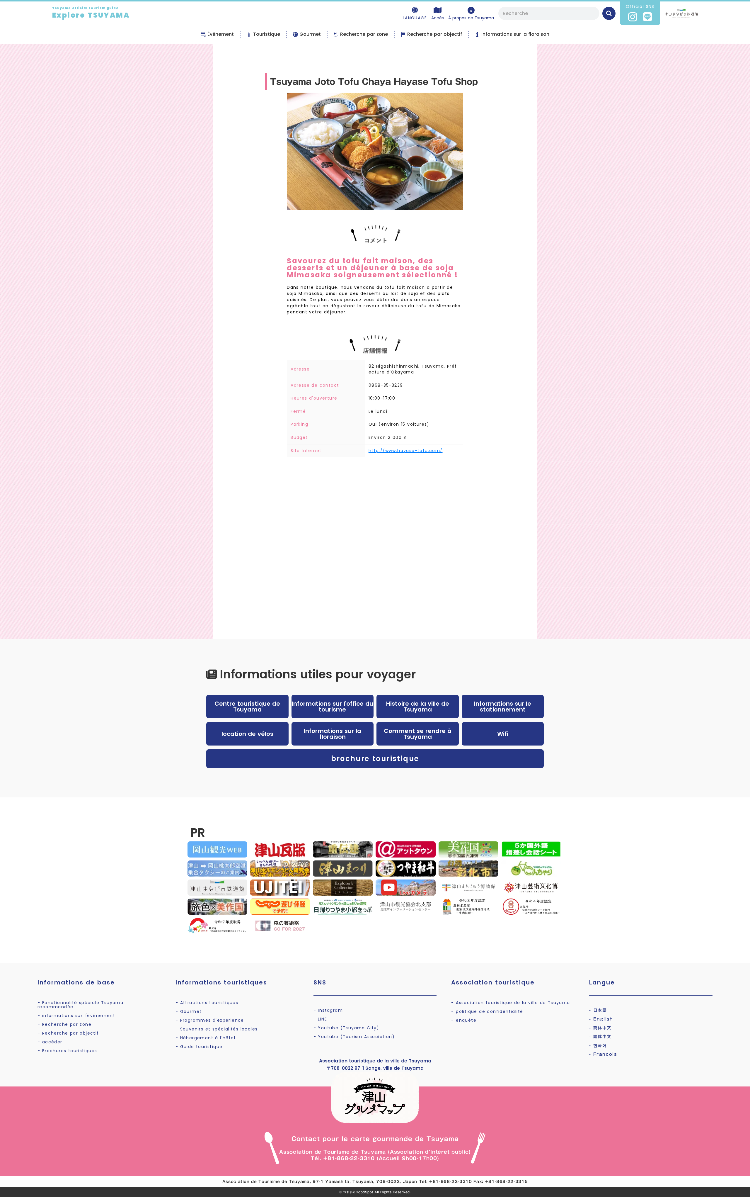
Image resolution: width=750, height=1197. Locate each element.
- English (601, 1019)
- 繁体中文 (600, 1037)
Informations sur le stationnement (502, 706)
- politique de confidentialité (487, 1011)
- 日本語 (598, 1010)
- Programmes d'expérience (209, 1020)
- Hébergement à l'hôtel (205, 1038)
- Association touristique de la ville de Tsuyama (510, 1003)
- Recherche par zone (64, 1024)
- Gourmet (188, 1011)
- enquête (463, 1020)
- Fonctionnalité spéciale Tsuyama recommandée (80, 1005)
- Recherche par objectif (68, 1033)
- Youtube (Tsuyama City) (346, 1028)
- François (603, 1054)
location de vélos (247, 734)
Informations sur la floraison (332, 734)
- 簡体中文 (600, 1028)
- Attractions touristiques (206, 1003)
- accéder (50, 1042)
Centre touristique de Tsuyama (247, 706)
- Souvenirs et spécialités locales (216, 1029)
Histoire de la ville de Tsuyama (417, 706)
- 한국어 (598, 1045)
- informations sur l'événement (76, 1015)
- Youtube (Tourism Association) (354, 1037)
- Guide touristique (199, 1047)
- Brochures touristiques (67, 1051)
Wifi (502, 734)
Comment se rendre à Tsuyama (417, 734)
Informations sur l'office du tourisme (332, 706)
